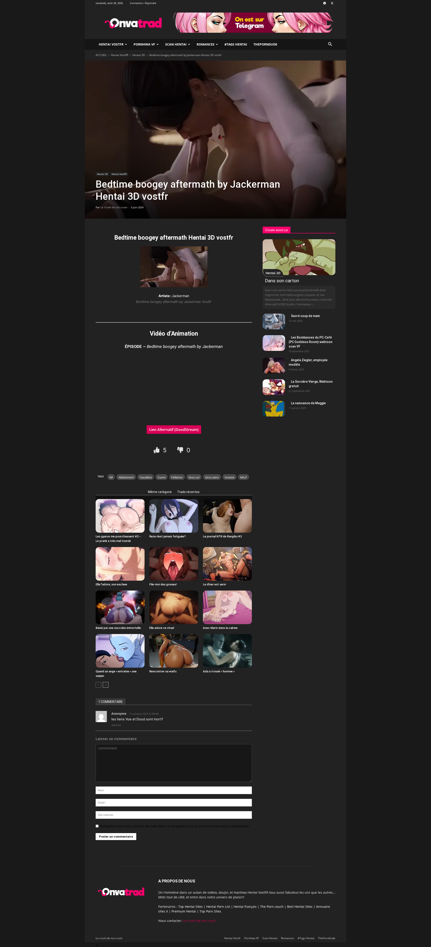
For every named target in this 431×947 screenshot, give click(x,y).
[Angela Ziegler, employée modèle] (274, 366)
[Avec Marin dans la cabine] (227, 607)
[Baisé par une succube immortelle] (120, 607)
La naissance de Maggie (308, 403)
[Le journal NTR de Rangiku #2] (227, 516)
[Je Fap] (157, 450)
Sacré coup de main (305, 316)
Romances (205, 44)
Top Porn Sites (210, 911)
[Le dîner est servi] (227, 564)
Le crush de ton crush (199, 921)
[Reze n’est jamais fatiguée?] (173, 516)
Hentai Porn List (218, 906)
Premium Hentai (184, 911)
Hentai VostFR (119, 55)
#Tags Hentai (235, 44)
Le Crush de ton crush (114, 207)
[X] (332, 3)
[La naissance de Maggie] (274, 409)
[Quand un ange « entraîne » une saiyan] (120, 651)
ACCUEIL (101, 55)
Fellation (177, 477)
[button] (330, 45)
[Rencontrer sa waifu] (173, 651)
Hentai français (245, 906)
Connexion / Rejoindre (143, 3)
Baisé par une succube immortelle (118, 628)
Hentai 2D (273, 273)
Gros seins (212, 477)
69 (111, 477)
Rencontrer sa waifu (162, 671)
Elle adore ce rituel (161, 628)
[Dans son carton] (299, 257)
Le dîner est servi (214, 584)
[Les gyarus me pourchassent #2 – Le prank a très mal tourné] (120, 516)
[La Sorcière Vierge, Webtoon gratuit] (274, 387)
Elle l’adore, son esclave (111, 584)
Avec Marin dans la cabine (220, 628)
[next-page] (105, 685)
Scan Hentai (176, 44)
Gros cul (194, 477)
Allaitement (126, 477)
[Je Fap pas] (181, 450)
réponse (116, 725)
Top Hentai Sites (190, 906)
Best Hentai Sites (299, 906)
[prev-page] (98, 685)
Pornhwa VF (144, 44)
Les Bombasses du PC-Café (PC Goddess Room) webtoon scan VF (310, 342)
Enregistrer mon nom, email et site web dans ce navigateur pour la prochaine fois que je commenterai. (175, 826)
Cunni (161, 477)
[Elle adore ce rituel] (173, 607)
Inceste (229, 477)
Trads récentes (188, 492)
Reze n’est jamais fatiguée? (167, 536)
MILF (243, 477)
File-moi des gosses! (163, 584)
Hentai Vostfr (111, 44)
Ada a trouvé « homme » (219, 671)
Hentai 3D (138, 55)
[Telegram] (324, 3)
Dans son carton (282, 280)
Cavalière (146, 477)
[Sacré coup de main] (274, 321)
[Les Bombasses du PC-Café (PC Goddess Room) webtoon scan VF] (274, 343)
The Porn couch (272, 906)
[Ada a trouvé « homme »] (227, 651)
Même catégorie (160, 492)
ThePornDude (265, 44)
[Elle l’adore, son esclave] (120, 564)
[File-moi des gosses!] (173, 564)
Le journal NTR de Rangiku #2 (222, 536)
